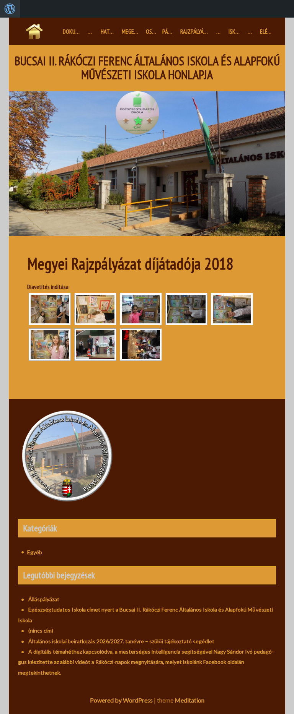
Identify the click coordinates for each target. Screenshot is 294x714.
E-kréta (93, 31)
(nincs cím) (40, 630)
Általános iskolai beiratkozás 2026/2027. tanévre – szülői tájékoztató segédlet (121, 641)
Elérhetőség (268, 31)
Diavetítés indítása (48, 286)
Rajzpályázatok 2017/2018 (196, 31)
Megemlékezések (132, 31)
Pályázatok (169, 31)
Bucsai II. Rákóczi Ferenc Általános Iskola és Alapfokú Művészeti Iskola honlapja (147, 68)
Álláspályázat (43, 599)
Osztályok (153, 31)
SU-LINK (220, 31)
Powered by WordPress (121, 700)
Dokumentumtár (74, 31)
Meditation (189, 700)
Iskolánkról (236, 31)
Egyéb (34, 552)
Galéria (252, 31)
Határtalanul (110, 31)
